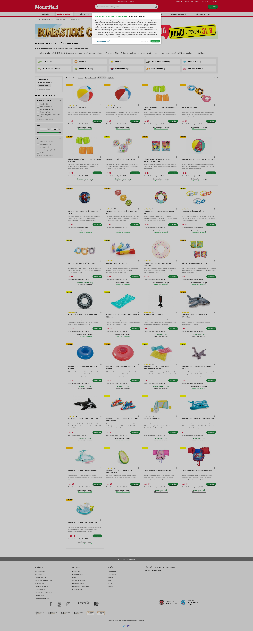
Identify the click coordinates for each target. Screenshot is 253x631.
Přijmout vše (155, 41)
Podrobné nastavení (101, 41)
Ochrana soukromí (108, 34)
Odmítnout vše (144, 41)
